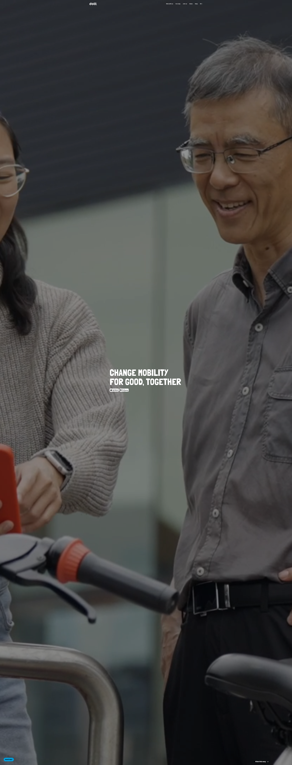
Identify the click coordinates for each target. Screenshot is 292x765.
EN (201, 4)
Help (196, 4)
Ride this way (260, 762)
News (191, 4)
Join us (185, 4)
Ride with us (169, 4)
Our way (178, 4)
